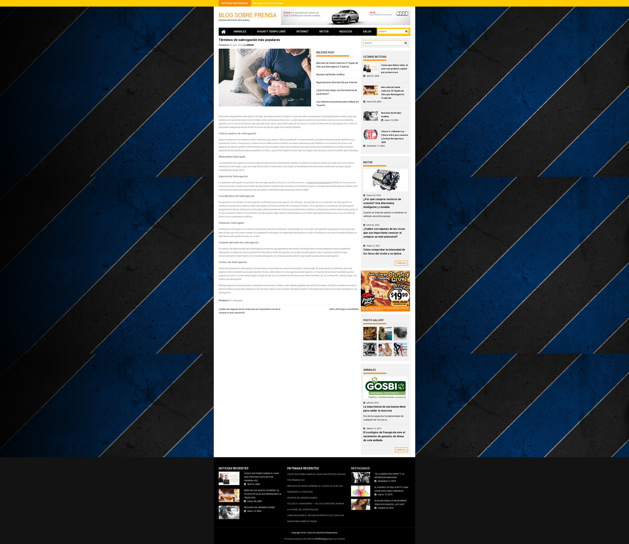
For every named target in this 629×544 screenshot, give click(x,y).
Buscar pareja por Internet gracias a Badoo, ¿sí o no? (390, 502)
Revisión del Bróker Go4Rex (268, 3)
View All (401, 263)
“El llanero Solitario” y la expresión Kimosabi (389, 476)
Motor (324, 31)
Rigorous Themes (336, 539)
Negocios (345, 31)
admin (250, 45)
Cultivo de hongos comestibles (344, 309)
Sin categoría (235, 300)
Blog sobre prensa (247, 15)
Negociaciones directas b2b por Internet (336, 82)
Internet (302, 31)
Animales (240, 31)
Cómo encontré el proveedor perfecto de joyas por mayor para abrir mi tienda (315, 518)
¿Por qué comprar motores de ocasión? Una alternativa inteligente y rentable (382, 203)
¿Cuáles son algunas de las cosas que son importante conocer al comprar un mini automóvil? (384, 232)
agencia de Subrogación (319, 182)
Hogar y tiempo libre (271, 31)
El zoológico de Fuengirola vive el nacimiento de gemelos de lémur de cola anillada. (384, 436)
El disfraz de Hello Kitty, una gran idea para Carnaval (391, 489)
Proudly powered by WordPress (299, 539)
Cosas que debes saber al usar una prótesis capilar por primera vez (394, 69)
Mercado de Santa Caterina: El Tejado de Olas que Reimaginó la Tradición (392, 92)
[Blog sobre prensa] (223, 32)
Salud (367, 31)
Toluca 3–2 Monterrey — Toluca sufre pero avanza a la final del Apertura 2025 (394, 136)
